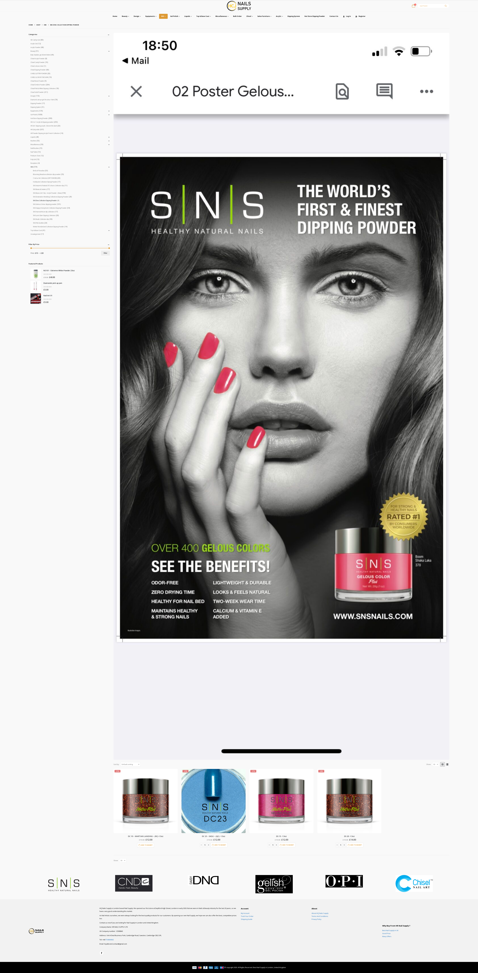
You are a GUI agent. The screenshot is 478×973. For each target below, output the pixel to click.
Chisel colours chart (36, 66)
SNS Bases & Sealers (39, 189)
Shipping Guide (246, 919)
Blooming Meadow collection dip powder (46, 174)
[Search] (445, 6)
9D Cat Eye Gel (35, 40)
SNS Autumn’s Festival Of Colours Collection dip (48, 186)
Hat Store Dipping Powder (314, 16)
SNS (162, 16)
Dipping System (294, 16)
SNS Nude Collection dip (41, 219)
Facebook (101, 953)
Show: (428, 764)
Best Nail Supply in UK (390, 930)
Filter (105, 253)
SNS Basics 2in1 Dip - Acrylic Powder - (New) (47, 193)
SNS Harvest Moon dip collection (43, 212)
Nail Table (33, 152)
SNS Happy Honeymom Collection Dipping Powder (49, 208)
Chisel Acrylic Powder (37, 59)
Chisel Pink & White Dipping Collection (42, 88)
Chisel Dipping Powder (37, 70)
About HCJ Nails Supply (320, 913)
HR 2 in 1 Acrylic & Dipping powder (41, 122)
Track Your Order (247, 916)
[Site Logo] (239, 5)
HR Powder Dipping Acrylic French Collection (45, 133)
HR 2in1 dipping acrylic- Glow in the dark (43, 126)
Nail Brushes (34, 148)
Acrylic (278, 16)
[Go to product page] (35, 273)
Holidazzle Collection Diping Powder (45, 182)
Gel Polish (174, 16)
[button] (442, 764)
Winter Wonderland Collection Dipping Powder (48, 227)
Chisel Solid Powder (36, 92)
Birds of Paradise (38, 171)
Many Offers (386, 936)
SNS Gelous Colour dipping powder (44, 204)
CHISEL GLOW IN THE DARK (39, 77)
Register (362, 16)
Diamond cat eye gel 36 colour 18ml (42, 100)
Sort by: (116, 764)
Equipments (150, 16)
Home (115, 16)
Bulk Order (237, 16)
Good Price (386, 933)
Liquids (187, 16)
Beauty (124, 16)
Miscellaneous (221, 16)
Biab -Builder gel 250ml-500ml (40, 55)
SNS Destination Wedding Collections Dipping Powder (50, 197)
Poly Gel (33, 159)
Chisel (248, 16)
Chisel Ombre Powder (37, 85)
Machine (33, 141)
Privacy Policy (316, 919)
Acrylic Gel (33, 44)
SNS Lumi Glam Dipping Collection (44, 215)
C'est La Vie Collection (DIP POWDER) (45, 178)
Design (136, 16)
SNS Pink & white (38, 223)
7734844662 (109, 940)
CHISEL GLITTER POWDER (38, 73)
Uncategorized (35, 234)
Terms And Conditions (320, 916)
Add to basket (147, 845)
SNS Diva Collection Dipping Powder (45, 200)
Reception (33, 163)
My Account (245, 913)
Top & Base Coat (202, 16)
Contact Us (333, 16)
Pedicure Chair (35, 156)
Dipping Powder (35, 103)
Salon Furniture (263, 16)
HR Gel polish (34, 129)
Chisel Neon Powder (37, 81)
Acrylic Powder (35, 47)
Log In (348, 16)
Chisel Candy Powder (37, 62)
